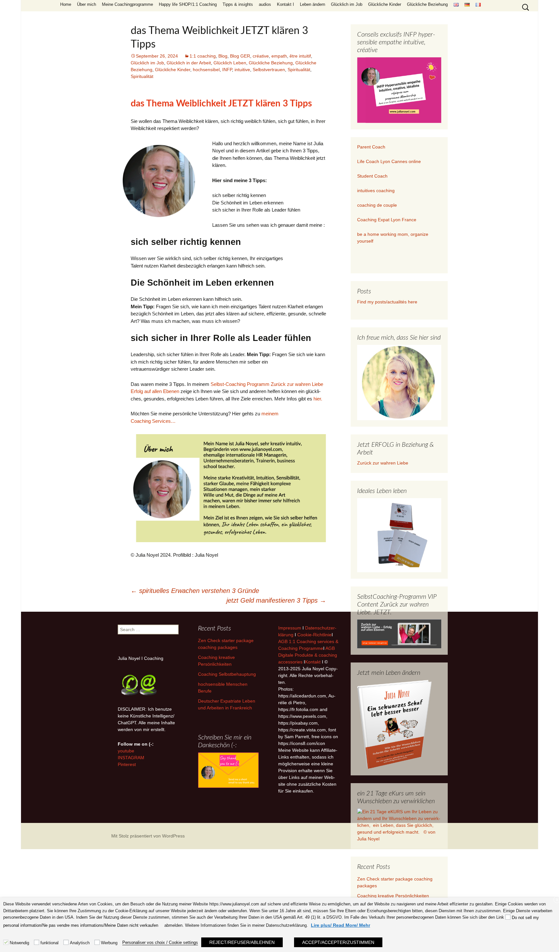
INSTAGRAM (131, 757)
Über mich (86, 4)
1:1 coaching (203, 56)
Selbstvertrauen (269, 69)
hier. (317, 398)
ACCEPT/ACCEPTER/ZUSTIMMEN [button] (338, 942)
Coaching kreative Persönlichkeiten (393, 895)
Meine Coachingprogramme (127, 4)
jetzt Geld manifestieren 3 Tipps (276, 600)
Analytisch (80, 942)
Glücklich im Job (346, 4)
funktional (49, 942)
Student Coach (372, 176)
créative (261, 56)
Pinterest (127, 764)
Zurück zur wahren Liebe (382, 462)
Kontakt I (285, 4)
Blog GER (240, 56)
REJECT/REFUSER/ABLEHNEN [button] (242, 942)
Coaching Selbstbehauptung (227, 674)
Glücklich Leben (230, 62)
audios (265, 4)
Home (65, 4)
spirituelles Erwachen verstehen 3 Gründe (195, 590)
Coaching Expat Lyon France (386, 219)
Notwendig (19, 942)
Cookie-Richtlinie (314, 634)
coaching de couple (377, 205)
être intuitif (300, 56)
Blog (222, 56)
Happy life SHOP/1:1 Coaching (188, 4)
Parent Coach (372, 146)
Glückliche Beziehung (427, 4)
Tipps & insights (238, 4)
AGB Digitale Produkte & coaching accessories (307, 655)
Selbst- (218, 384)
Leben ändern (312, 4)
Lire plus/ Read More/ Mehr (340, 925)
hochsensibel (206, 69)
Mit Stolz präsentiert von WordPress (148, 835)
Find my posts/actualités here (387, 301)
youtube (126, 750)
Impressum (289, 627)
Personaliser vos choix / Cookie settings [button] (160, 942)
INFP (227, 69)
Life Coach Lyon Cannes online (389, 161)
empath (279, 56)
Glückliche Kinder (384, 4)
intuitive (242, 69)
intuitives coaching (376, 190)
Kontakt (313, 661)
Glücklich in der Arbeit (189, 62)
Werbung (109, 942)
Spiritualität (299, 69)
